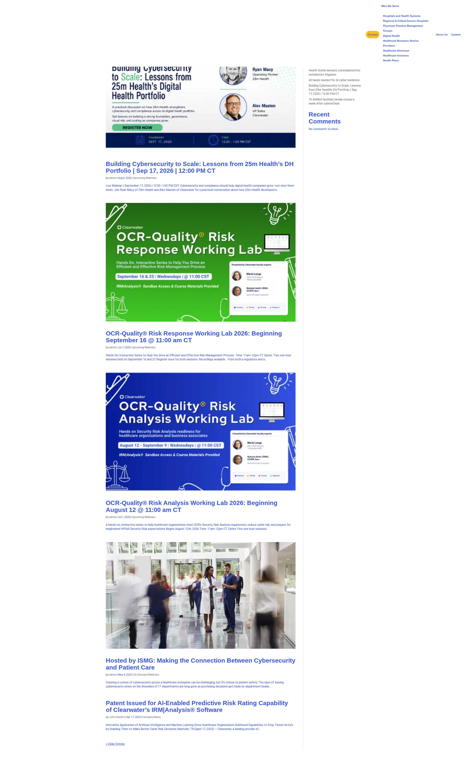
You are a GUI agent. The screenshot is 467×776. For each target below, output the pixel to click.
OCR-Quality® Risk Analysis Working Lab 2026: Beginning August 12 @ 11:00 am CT (191, 506)
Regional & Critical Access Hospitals (406, 20)
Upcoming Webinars (145, 177)
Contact (373, 34)
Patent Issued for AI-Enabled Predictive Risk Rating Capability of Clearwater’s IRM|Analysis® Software (197, 706)
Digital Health (391, 35)
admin (112, 177)
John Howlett (117, 717)
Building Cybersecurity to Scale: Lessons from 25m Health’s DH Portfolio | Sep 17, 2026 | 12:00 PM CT (200, 167)
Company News (151, 717)
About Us (442, 34)
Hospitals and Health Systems (401, 15)
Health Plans (391, 60)
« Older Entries (115, 744)
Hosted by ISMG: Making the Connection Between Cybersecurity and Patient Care (200, 664)
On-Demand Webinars (146, 674)
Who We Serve (390, 6)
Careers (456, 34)
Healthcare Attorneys (396, 50)
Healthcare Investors (396, 55)
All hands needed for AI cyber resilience (334, 80)
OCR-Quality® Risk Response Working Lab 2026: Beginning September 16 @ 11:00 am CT (194, 337)
